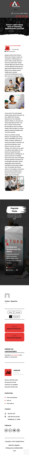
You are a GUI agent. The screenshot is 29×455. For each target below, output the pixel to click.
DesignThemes (20, 441)
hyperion (10, 267)
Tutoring (18, 312)
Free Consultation (12, 397)
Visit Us (9, 400)
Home (8, 25)
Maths (10, 312)
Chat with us (10, 403)
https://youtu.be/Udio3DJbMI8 (13, 45)
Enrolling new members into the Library (13, 249)
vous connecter (15, 355)
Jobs (15, 25)
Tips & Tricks (12, 51)
